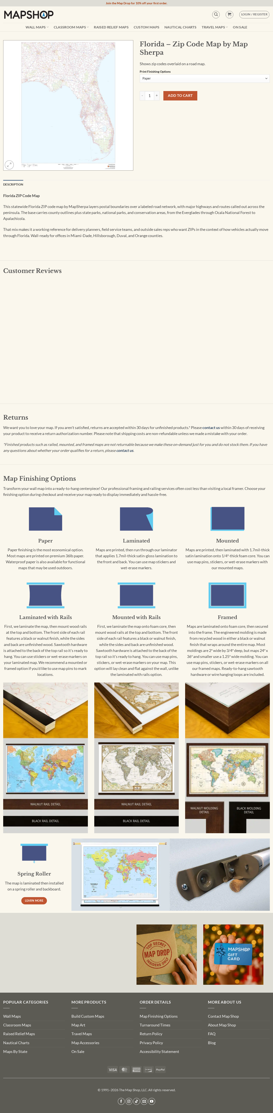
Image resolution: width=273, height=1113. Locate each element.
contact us (211, 427)
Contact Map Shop (223, 1016)
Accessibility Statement (159, 1051)
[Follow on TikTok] (136, 1101)
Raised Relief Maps (111, 27)
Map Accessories (85, 1043)
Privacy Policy (151, 1043)
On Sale (240, 27)
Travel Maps (213, 27)
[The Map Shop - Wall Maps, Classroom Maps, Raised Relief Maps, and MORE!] (28, 14)
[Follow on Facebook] (121, 1101)
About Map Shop (222, 1025)
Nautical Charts (180, 27)
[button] (229, 14)
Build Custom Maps (87, 1016)
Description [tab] (13, 184)
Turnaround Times (155, 1025)
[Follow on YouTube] (151, 1101)
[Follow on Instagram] (128, 1101)
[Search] (216, 14)
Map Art (78, 1025)
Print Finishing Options (155, 71)
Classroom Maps (70, 27)
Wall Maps (36, 27)
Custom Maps (147, 27)
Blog (212, 1043)
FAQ (211, 1034)
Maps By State (15, 1051)
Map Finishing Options (159, 1016)
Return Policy (151, 1034)
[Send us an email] (144, 1101)
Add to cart (180, 95)
